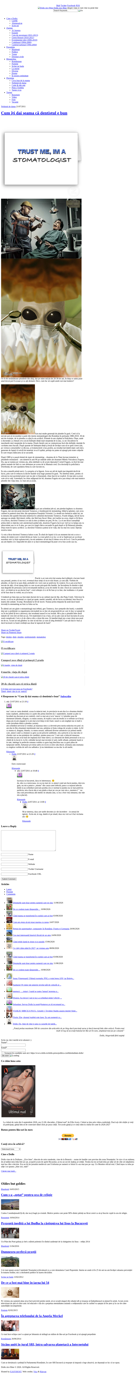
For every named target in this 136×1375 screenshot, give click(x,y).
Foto (14, 99)
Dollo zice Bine (60, 8)
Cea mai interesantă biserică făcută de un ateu (32, 935)
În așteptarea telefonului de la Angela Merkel (32, 1316)
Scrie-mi (15, 26)
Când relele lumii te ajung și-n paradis (28, 942)
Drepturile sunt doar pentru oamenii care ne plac (33, 903)
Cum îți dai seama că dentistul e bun (34, 113)
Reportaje (16, 95)
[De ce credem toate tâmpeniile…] (9, 909)
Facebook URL (34, 874)
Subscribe (65, 696)
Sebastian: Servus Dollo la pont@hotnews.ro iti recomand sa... (39, 1004)
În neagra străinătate (20, 76)
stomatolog (41, 637)
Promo (14, 73)
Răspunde (10, 752)
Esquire (15, 33)
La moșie (15, 68)
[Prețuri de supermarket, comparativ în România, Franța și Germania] (9, 929)
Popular (9, 892)
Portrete (15, 64)
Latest (8, 889)
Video (14, 97)
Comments (10, 894)
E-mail (31, 859)
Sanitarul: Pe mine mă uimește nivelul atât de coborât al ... (37, 985)
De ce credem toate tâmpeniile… (26, 909)
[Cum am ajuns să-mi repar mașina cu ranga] (9, 922)
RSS (78, 5)
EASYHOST (16, 1371)
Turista (9, 92)
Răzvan (43, 1371)
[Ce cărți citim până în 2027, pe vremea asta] (9, 948)
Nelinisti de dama (19, 83)
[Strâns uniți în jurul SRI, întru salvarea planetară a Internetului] (10, 1359)
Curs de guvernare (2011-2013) (25, 35)
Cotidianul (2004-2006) (21, 42)
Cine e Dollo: (12, 18)
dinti (14, 637)
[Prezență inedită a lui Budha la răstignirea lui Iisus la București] (10, 1238)
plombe (20, 637)
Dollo (14, 754)
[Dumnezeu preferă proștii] (10, 1266)
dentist (9, 637)
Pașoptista (10, 47)
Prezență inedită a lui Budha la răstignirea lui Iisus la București (44, 1223)
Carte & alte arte (18, 85)
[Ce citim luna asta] (18, 1118)
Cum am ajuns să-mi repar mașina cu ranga (31, 922)
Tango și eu (16, 90)
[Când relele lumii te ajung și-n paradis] (9, 942)
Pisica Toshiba (18, 88)
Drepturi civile (18, 57)
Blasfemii (16, 49)
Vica (35, 1371)
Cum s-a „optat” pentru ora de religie (26, 1194)
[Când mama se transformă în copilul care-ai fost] (9, 916)
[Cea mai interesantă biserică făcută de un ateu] (9, 935)
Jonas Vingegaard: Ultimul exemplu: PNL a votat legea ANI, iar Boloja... (43, 978)
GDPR (15, 21)
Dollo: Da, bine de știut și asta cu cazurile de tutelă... (35, 1024)
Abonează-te (17, 23)
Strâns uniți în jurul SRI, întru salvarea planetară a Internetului (44, 1344)
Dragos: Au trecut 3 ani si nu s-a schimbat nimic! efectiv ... (37, 998)
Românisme (17, 61)
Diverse (15, 71)
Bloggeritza (11, 59)
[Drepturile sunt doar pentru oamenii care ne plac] (9, 903)
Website (31, 864)
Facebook (71, 5)
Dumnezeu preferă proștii (18, 1251)
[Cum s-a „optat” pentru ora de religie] (10, 1209)
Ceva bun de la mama (21, 80)
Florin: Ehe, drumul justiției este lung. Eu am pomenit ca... (37, 1017)
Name (30, 854)
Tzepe (14, 54)
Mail (58, 5)
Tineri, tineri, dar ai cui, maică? (14, 691)
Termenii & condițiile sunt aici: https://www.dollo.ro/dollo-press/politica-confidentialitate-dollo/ (44, 1053)
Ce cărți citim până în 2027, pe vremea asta (31, 948)
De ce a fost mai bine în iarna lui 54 (25, 1282)
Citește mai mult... (8, 1171)
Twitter (64, 5)
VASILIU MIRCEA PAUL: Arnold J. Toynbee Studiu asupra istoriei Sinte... (45, 1011)
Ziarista (9, 28)
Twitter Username (35, 869)
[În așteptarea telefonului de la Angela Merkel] (10, 1330)
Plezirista (10, 78)
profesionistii (30, 637)
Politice (15, 52)
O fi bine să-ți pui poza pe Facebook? (16, 689)
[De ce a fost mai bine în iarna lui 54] (10, 1297)
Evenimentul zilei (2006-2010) (24, 40)
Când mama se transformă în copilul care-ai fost (33, 916)
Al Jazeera (16, 30)
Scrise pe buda (18, 66)
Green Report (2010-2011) (23, 37)
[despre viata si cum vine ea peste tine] (46, 8)
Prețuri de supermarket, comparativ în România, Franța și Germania (41, 929)
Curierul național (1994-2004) (24, 45)
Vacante (15, 102)
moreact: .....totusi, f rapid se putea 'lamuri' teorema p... (36, 991)
